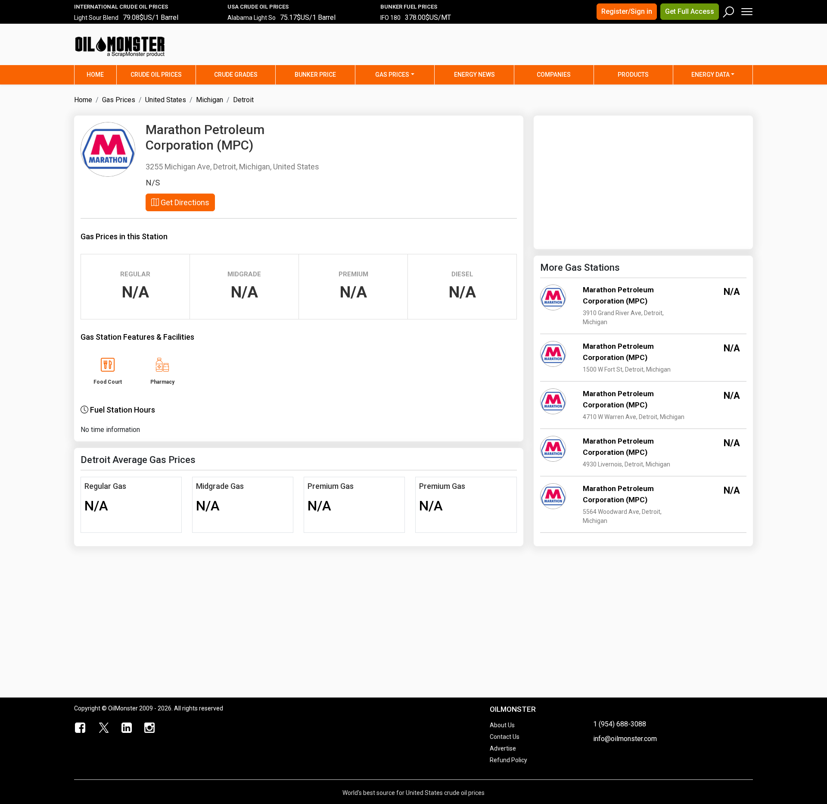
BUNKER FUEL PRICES (408, 6)
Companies (554, 74)
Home (101, 74)
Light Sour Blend (96, 17)
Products (633, 74)
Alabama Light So (251, 17)
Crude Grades (236, 74)
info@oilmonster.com (625, 739)
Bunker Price (315, 74)
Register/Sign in (626, 11)
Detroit (243, 100)
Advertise (503, 748)
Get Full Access (689, 11)
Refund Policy (508, 760)
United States (165, 100)
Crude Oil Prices (156, 74)
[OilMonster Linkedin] (126, 728)
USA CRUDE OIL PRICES (258, 6)
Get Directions (184, 202)
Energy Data (710, 74)
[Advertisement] (645, 49)
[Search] (728, 9)
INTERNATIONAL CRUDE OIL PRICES (121, 6)
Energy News (474, 74)
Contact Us (504, 736)
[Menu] (746, 9)
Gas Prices (392, 74)
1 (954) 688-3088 (619, 724)
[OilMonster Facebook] (80, 728)
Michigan (209, 100)
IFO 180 (390, 17)
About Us (502, 725)
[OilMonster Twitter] (103, 728)
